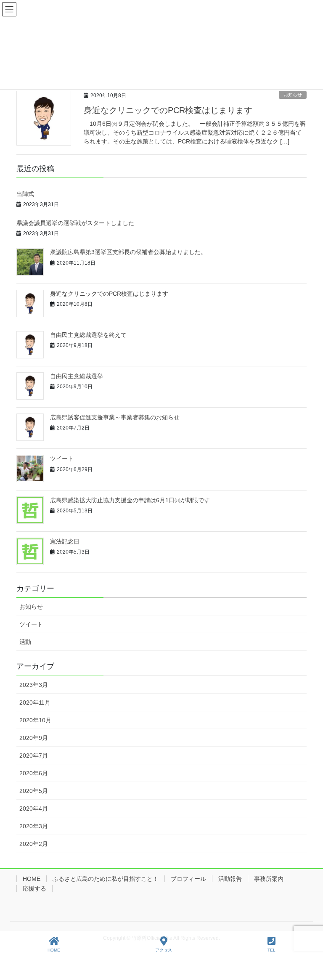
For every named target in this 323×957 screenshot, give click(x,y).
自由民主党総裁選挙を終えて (88, 334)
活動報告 (230, 878)
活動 (25, 642)
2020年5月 (33, 790)
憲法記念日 (64, 541)
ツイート (62, 458)
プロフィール (188, 878)
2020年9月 (33, 737)
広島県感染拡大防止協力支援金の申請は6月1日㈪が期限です (130, 500)
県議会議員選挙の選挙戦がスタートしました (75, 223)
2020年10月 (35, 720)
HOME (31, 878)
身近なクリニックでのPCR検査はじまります (168, 110)
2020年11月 (34, 702)
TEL (271, 950)
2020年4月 (33, 808)
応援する (34, 888)
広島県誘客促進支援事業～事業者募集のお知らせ (115, 417)
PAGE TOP (318, 915)
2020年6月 (33, 773)
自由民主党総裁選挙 (76, 376)
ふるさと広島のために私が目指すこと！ (106, 878)
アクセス (163, 950)
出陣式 (25, 194)
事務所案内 (268, 878)
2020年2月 (33, 843)
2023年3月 (33, 684)
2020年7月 (33, 755)
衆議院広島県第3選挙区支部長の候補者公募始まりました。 (128, 252)
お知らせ (292, 94)
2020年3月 (33, 826)
